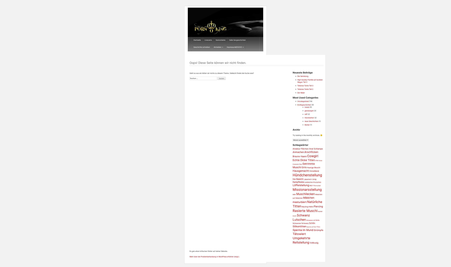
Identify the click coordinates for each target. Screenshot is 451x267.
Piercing (318, 206)
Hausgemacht (301, 170)
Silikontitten (299, 226)
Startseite (197, 40)
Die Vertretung (302, 76)
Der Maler (301, 93)
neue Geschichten (311, 121)
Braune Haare (300, 156)
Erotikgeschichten (304, 105)
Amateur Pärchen (301, 149)
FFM (316, 160)
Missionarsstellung (307, 190)
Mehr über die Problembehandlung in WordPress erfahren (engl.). (214, 257)
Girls (304, 167)
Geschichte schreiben (201, 47)
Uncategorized (303, 101)
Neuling (305, 207)
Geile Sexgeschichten (237, 40)
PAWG (311, 207)
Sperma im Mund (303, 230)
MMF (294, 194)
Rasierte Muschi (305, 211)
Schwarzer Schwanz (301, 223)
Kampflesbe (298, 182)
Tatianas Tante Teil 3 (305, 86)
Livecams (208, 40)
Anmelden (218, 47)
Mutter (307, 125)
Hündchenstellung (307, 175)
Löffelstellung (301, 185)
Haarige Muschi (313, 167)
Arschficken (311, 152)
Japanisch (308, 179)
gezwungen (309, 111)
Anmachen (298, 152)
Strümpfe (318, 230)
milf (306, 114)
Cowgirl (312, 156)
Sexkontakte (220, 40)
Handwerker (309, 118)
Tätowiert (299, 234)
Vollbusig (314, 242)
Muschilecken (305, 194)
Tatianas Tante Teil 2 (305, 89)
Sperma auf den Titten (313, 227)
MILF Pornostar (315, 186)
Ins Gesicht (298, 179)
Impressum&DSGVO (235, 47)
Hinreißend (314, 171)
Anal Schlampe (316, 149)
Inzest (307, 107)
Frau (300, 164)
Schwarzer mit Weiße (313, 220)
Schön (312, 223)
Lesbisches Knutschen (313, 182)
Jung (314, 179)
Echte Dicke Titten (304, 160)
